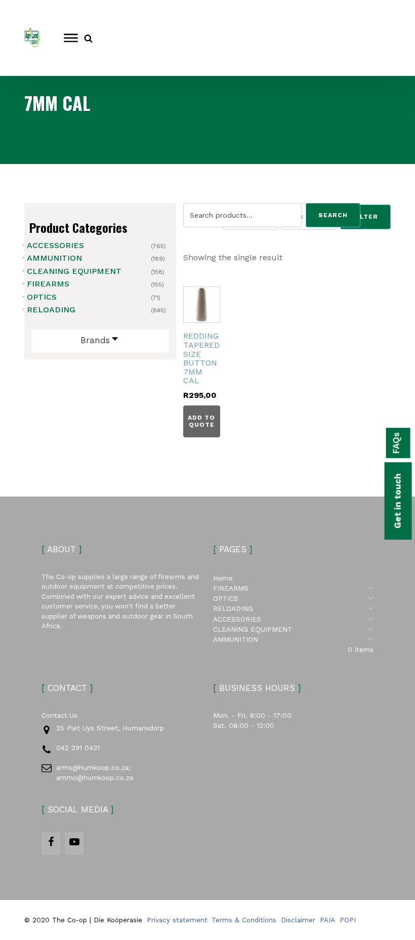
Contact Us (59, 715)
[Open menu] (71, 38)
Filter (365, 216)
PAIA (327, 920)
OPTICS (42, 297)
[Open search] (88, 38)
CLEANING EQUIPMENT (74, 271)
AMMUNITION (54, 258)
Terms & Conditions (244, 920)
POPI (348, 920)
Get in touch (398, 500)
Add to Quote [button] (201, 421)
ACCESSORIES (55, 245)
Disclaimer (298, 920)
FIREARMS (48, 284)
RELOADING (51, 309)
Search (333, 215)
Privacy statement (177, 920)
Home (223, 578)
